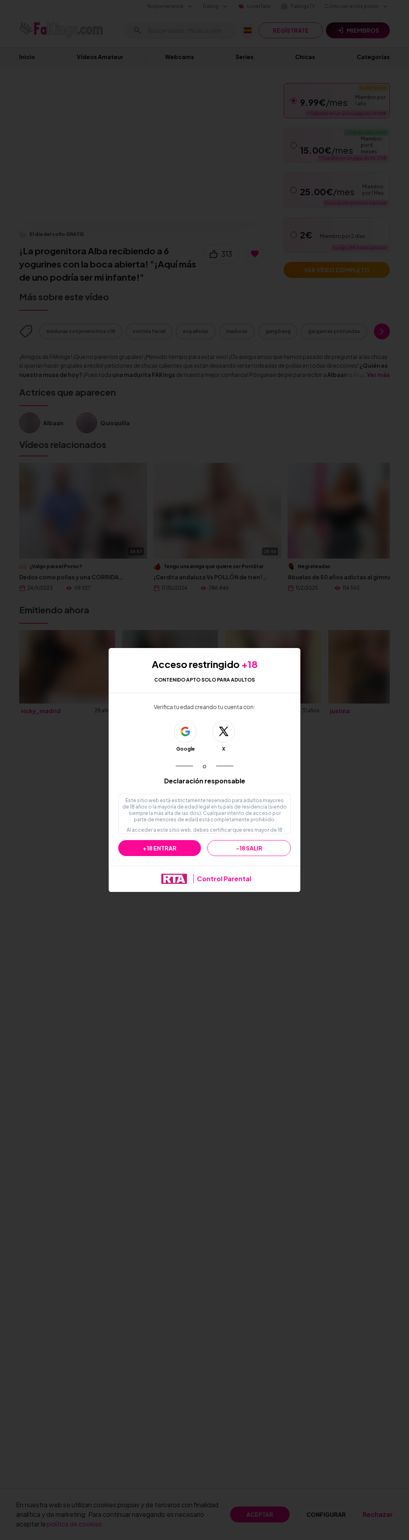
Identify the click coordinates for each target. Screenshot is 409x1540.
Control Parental (224, 878)
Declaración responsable (204, 781)
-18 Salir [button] (249, 848)
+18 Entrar (160, 848)
